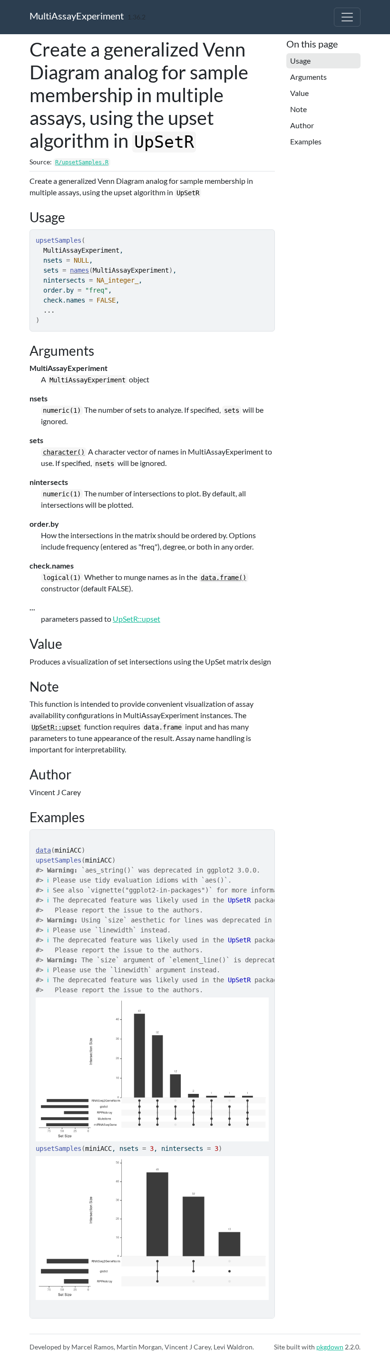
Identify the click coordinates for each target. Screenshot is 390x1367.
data (43, 850)
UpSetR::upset (136, 618)
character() (64, 452)
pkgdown (329, 1347)
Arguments (308, 76)
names (79, 270)
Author (302, 125)
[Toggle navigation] (347, 17)
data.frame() (223, 577)
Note (298, 109)
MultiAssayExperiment (76, 15)
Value (299, 92)
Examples (306, 141)
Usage (300, 60)
